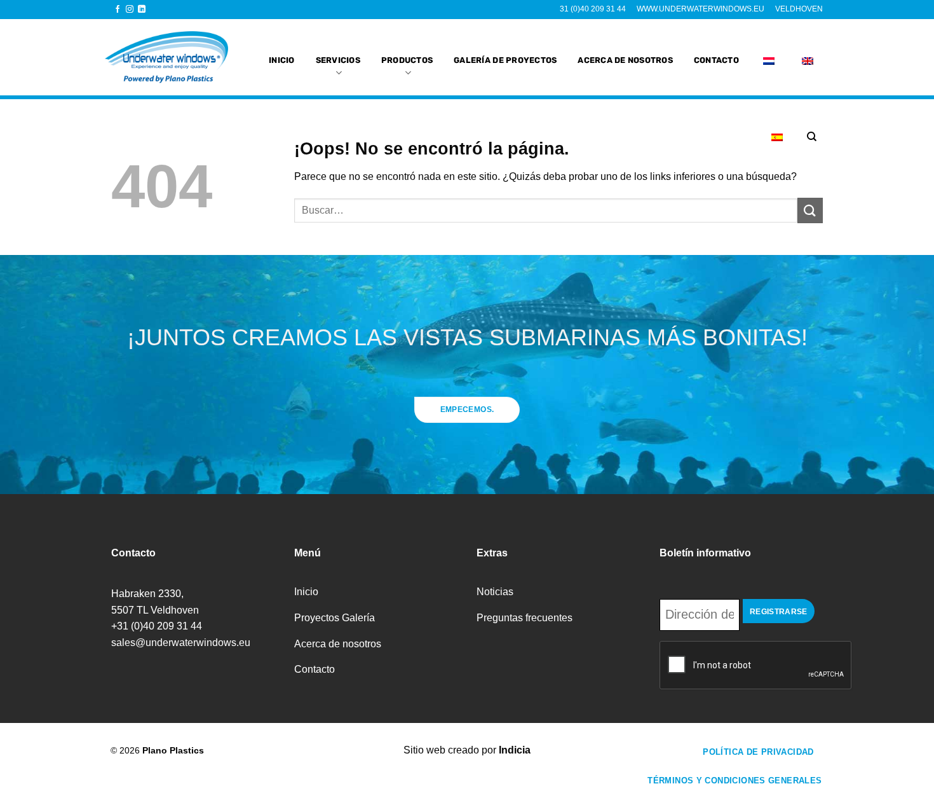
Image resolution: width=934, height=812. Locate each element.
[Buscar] (811, 137)
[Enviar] (810, 210)
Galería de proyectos (505, 60)
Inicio (282, 60)
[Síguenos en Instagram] (129, 9)
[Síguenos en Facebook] (117, 9)
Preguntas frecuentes (524, 617)
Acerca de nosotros (625, 60)
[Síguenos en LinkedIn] (142, 9)
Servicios (338, 60)
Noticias (495, 591)
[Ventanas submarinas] (172, 57)
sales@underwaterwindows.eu (180, 642)
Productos (407, 60)
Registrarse (779, 611)
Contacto (716, 60)
